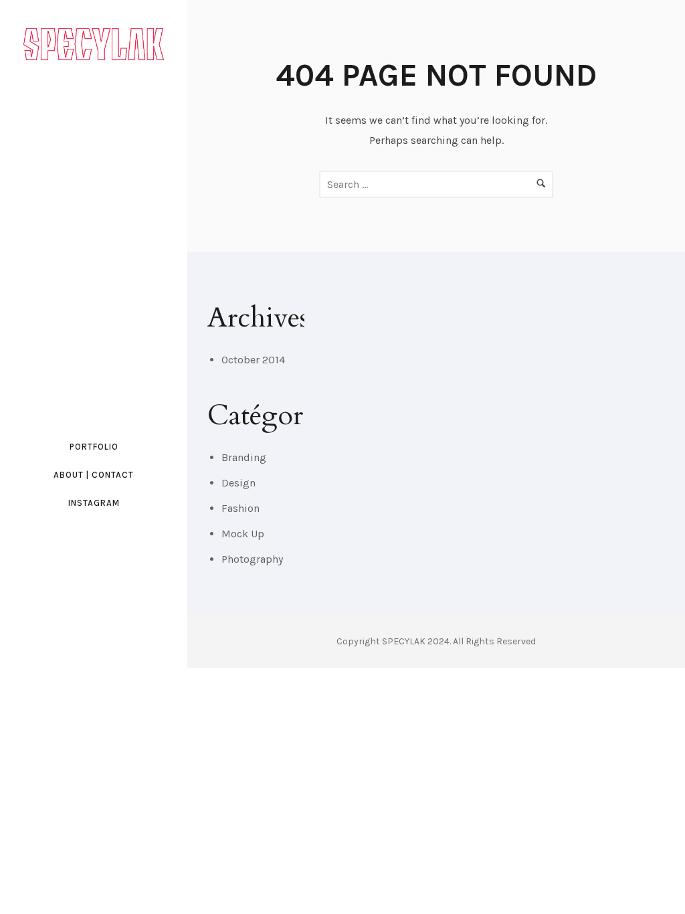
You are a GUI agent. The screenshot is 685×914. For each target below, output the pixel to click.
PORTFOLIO (94, 447)
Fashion (240, 508)
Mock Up (242, 533)
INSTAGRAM (94, 503)
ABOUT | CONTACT (94, 475)
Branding (243, 457)
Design (238, 482)
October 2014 (253, 359)
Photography (252, 559)
